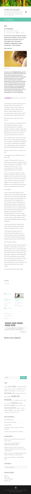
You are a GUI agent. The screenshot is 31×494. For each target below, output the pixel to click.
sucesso (18, 410)
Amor (5, 26)
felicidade (8, 393)
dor (16, 390)
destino (6, 390)
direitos (14, 323)
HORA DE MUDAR (12, 398)
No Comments (21, 32)
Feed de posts (7, 477)
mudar (20, 403)
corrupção (18, 389)
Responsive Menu (26, 12)
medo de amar (7, 403)
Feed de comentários (8, 479)
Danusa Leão (8, 323)
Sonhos (10, 410)
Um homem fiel (7, 313)
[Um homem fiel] (8, 310)
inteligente (20, 323)
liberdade (21, 400)
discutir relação (12, 390)
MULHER (6, 405)
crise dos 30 (24, 388)
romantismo (23, 408)
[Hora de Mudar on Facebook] (16, 488)
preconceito (21, 405)
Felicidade (23, 331)
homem (9, 396)
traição (22, 410)
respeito (18, 408)
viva (16, 412)
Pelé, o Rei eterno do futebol (10, 422)
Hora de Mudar (11, 9)
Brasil (24, 386)
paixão (17, 405)
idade (13, 400)
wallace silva (7, 443)
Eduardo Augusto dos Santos (12, 30)
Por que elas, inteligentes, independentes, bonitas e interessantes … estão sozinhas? (14, 328)
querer (25, 405)
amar (9, 386)
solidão (6, 410)
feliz (13, 393)
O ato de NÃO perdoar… (9, 419)
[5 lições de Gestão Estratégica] (19, 295)
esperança (22, 390)
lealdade (17, 400)
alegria (5, 386)
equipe (19, 390)
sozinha (13, 325)
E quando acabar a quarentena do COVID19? (13, 431)
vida (14, 412)
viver (18, 412)
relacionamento (10, 408)
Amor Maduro (20, 386)
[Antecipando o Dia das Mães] (8, 295)
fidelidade (18, 393)
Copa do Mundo (13, 388)
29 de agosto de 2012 (10, 32)
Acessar (6, 475)
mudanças (14, 403)
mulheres (7, 325)
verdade (11, 412)
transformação (6, 412)
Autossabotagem (8, 425)
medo (24, 400)
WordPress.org (7, 480)
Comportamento (7, 388)
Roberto (6, 439)
